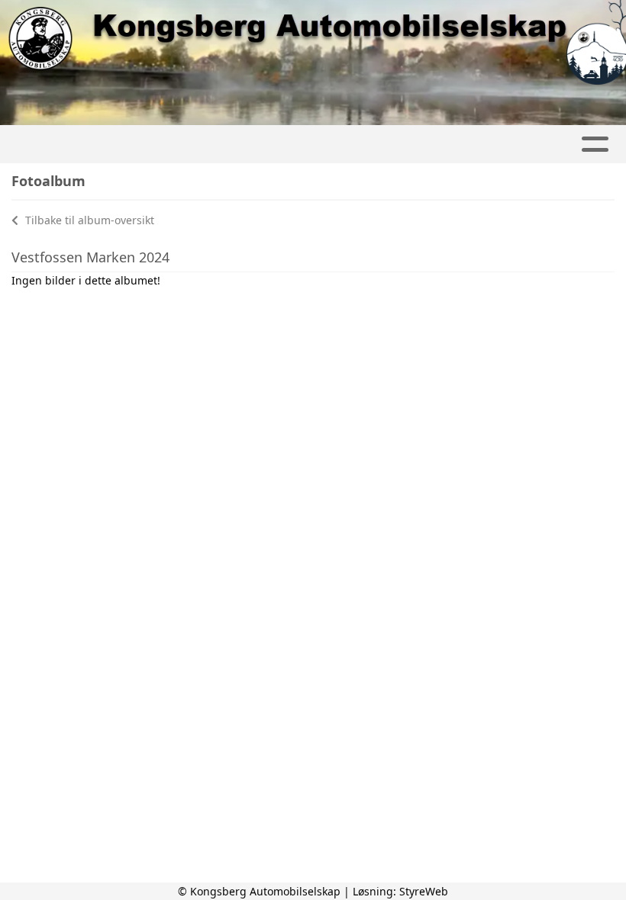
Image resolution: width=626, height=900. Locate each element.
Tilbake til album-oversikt (88, 220)
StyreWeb (423, 891)
